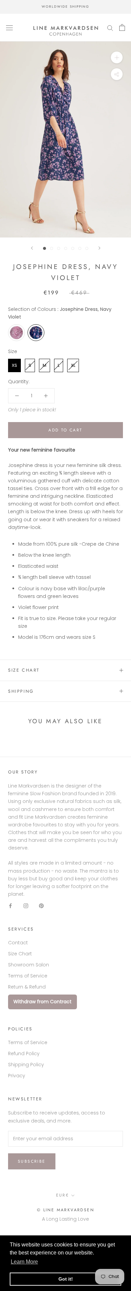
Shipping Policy (26, 1064)
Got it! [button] (65, 1279)
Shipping (21, 691)
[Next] (99, 248)
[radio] (16, 332)
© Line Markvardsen (65, 1210)
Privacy (16, 1075)
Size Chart (24, 670)
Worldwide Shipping (65, 6)
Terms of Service (27, 975)
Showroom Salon (28, 964)
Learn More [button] (24, 1262)
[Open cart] (122, 27)
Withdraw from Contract (42, 1001)
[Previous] (32, 248)
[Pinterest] (41, 905)
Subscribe (32, 1161)
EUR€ (62, 1195)
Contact (18, 942)
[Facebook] (10, 905)
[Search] (110, 27)
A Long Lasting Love (65, 1219)
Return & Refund (27, 986)
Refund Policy (24, 1053)
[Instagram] (26, 905)
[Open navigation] (9, 27)
